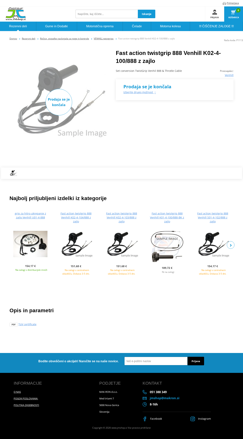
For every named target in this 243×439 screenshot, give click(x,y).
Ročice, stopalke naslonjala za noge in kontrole (64, 38)
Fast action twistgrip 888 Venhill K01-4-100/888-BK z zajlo (167, 217)
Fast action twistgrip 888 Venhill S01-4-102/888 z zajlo (212, 217)
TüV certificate (27, 324)
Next (230, 245)
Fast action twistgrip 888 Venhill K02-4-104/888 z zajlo (76, 217)
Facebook (155, 418)
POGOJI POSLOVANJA (26, 398)
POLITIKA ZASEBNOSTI (26, 405)
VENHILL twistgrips (104, 38)
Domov (13, 38)
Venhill (229, 75)
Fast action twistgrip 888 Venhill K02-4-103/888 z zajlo (121, 217)
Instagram (204, 418)
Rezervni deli (28, 38)
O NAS (17, 392)
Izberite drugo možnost (138, 92)
